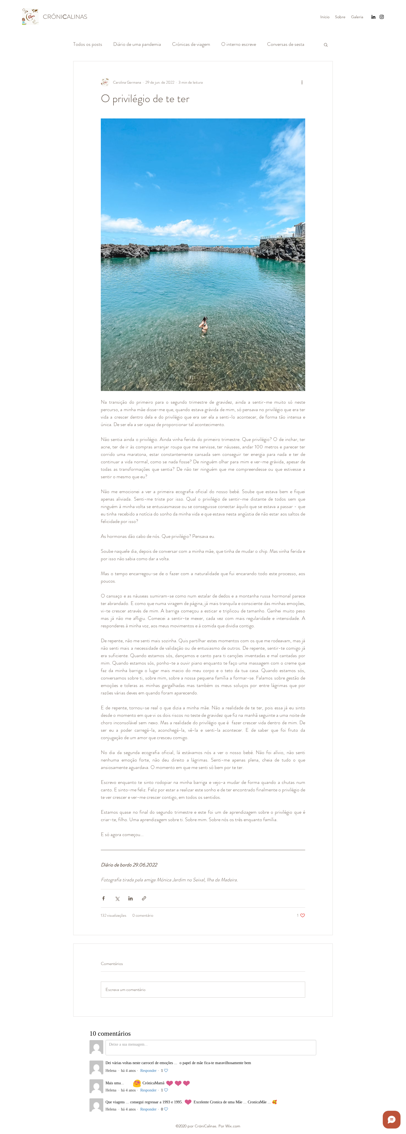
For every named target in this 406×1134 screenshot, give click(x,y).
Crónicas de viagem (191, 44)
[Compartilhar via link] (144, 898)
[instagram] (381, 17)
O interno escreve (238, 44)
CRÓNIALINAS (65, 16)
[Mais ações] (302, 82)
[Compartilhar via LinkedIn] (130, 898)
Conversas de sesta (285, 44)
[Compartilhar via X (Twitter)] (117, 898)
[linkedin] (373, 17)
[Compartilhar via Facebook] (103, 898)
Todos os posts (87, 44)
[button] (325, 44)
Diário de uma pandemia (137, 44)
